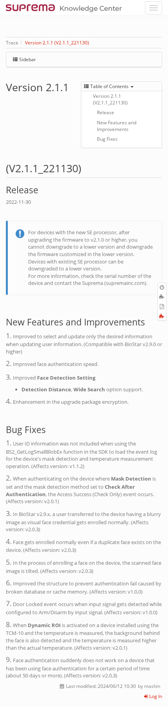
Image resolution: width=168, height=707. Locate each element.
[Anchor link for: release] (42, 189)
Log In (155, 696)
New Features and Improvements (116, 126)
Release (105, 112)
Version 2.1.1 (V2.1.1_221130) (57, 42)
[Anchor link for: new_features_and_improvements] (149, 321)
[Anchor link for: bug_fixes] (50, 428)
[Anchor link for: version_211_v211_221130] (86, 168)
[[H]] (66, 8)
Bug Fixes (107, 139)
